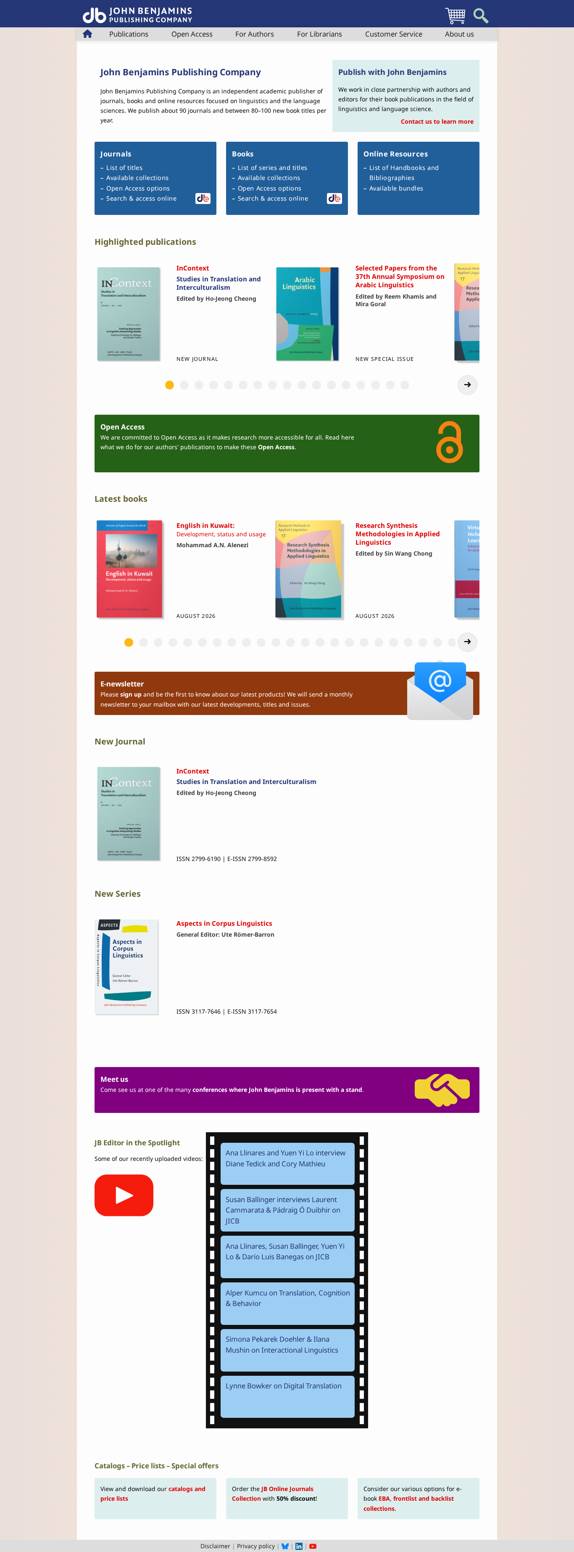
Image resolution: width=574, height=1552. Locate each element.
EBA (384, 1498)
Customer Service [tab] (393, 34)
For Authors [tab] (254, 34)
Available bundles (396, 188)
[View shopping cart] (455, 24)
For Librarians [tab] (319, 34)
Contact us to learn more (437, 121)
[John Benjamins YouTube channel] (152, 1294)
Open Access (276, 447)
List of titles (124, 167)
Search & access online (141, 198)
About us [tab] (459, 34)
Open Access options (138, 188)
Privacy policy (256, 1546)
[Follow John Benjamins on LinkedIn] (299, 1546)
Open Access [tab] (192, 34)
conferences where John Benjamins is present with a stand (277, 1090)
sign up (131, 694)
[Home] (137, 11)
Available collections (137, 177)
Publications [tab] (128, 34)
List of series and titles (273, 167)
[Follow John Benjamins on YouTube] (312, 1546)
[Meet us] (440, 1090)
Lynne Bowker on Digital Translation (284, 1385)
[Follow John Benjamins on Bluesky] (285, 1546)
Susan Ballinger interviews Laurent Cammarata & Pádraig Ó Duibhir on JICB (283, 1209)
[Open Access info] (440, 443)
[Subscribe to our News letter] (440, 693)
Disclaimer (215, 1546)
